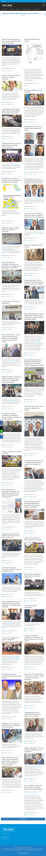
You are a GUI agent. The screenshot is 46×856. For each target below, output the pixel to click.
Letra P (7, 560)
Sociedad (27, 83)
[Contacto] (44, 1)
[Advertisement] (23, 26)
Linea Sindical (36, 9)
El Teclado (8, 406)
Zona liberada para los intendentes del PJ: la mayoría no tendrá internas (11, 569)
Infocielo (8, 136)
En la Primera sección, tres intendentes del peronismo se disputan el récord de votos (34, 181)
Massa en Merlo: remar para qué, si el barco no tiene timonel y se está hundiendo (33, 787)
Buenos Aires (4, 9)
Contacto (29, 847)
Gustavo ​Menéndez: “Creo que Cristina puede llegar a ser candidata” (34, 749)
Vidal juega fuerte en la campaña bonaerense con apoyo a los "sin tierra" (32, 714)
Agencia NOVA (9, 526)
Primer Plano (8, 790)
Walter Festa (17, 440)
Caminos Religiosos (27, 9)
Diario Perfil (31, 598)
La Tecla (30, 119)
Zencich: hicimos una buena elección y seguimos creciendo (11, 77)
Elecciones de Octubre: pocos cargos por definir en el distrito (34, 408)
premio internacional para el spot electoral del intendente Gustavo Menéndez (11, 41)
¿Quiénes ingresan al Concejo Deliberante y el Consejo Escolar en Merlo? (11, 145)
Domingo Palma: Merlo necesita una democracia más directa (11, 676)
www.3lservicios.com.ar (23, 853)
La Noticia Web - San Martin (34, 172)
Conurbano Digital (9, 630)
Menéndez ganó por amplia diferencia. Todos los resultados (10, 229)
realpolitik (31, 778)
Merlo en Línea (32, 83)
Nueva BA (8, 294)
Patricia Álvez (12, 360)
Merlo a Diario (9, 667)
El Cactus (8, 102)
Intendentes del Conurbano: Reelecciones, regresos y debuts (33, 128)
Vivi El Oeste (31, 238)
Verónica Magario (11, 659)
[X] (1, 428)
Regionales (11, 9)
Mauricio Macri (38, 488)
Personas (18, 9)
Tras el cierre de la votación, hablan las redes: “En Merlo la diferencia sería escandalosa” (34, 215)
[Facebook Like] (1, 425)
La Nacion (8, 220)
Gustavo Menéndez (15, 163)
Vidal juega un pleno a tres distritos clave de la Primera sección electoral (11, 535)
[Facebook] (39, 1)
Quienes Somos (18, 847)
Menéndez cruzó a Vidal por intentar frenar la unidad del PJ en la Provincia (11, 725)
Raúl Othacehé (9, 623)
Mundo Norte (9, 68)
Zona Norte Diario (9, 171)
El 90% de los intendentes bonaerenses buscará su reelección (32, 575)
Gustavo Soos (35, 233)
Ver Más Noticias (23, 819)
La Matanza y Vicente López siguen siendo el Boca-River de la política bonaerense (11, 111)
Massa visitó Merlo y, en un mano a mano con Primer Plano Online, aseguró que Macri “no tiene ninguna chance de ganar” (10, 761)
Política (4, 68)
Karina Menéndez (37, 342)
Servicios (24, 847)
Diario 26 (30, 306)
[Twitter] (42, 1)
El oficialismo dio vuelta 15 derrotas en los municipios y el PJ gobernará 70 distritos (11, 180)
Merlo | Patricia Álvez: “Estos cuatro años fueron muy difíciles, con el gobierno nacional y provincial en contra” (11, 338)
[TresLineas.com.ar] (7, 5)
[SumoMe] (1, 436)
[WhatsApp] (1, 431)
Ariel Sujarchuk (32, 200)
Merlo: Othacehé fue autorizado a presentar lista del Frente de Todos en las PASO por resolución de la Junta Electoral (11, 493)
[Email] (1, 434)
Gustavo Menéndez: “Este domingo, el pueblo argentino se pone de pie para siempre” (33, 282)
